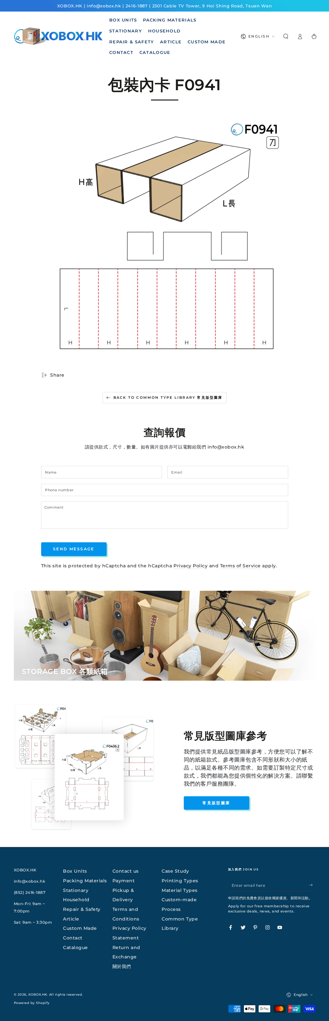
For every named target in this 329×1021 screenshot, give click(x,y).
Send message (73, 548)
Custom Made (80, 928)
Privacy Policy (190, 565)
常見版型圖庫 (216, 802)
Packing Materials (85, 880)
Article (71, 918)
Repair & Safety (82, 909)
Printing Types (180, 880)
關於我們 (121, 966)
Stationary (75, 890)
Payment (123, 880)
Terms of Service (240, 565)
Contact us (125, 871)
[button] (286, 36)
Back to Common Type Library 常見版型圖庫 (168, 397)
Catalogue (75, 947)
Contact (73, 937)
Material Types (179, 890)
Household (76, 899)
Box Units (75, 871)
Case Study (175, 871)
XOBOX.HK (37, 994)
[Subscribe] (312, 885)
